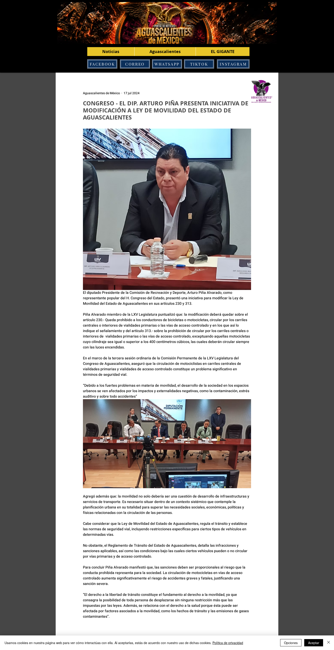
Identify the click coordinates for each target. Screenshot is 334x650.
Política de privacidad (227, 642)
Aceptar (313, 642)
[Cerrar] (328, 642)
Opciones (291, 642)
